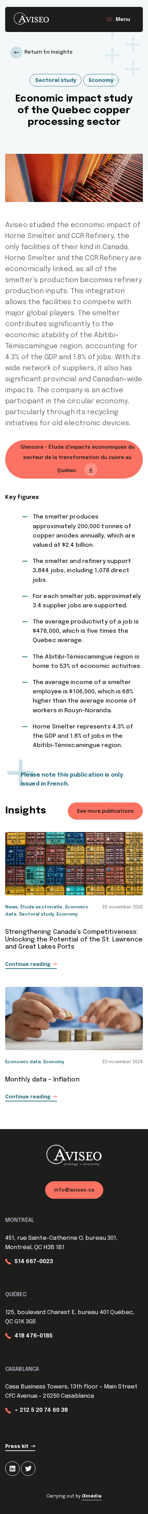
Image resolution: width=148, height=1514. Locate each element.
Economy (101, 80)
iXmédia (92, 1496)
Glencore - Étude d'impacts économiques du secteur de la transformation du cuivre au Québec (77, 459)
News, (12, 907)
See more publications (105, 811)
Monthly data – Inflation (42, 1080)
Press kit (17, 1446)
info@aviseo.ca (74, 1190)
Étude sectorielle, (42, 907)
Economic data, (24, 1062)
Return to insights (48, 52)
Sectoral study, (38, 914)
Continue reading (27, 964)
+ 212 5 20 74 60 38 (41, 1410)
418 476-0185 (33, 1336)
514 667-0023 (33, 1262)
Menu (123, 19)
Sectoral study (55, 80)
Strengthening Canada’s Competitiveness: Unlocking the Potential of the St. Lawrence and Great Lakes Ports (73, 939)
